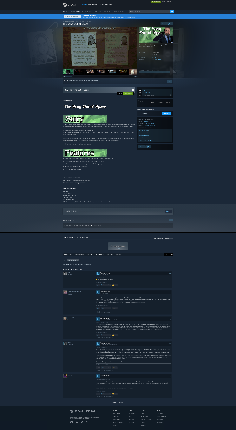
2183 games (70, 293)
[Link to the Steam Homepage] (69, 6)
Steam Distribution (118, 422)
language (169, 1)
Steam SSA (116, 416)
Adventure (145, 121)
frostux (69, 342)
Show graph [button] (167, 254)
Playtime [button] (109, 254)
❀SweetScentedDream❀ (74, 291)
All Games (65, 21)
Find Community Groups (145, 140)
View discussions (143, 138)
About (101, 5)
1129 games (70, 344)
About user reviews (158, 238)
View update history (144, 133)
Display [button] (118, 254)
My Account (160, 422)
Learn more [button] (166, 113)
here (92, 225)
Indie (149, 121)
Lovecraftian (149, 72)
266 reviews (70, 346)
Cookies (143, 422)
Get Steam (160, 413)
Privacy (143, 413)
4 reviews (69, 377)
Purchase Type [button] (79, 254)
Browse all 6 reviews (117, 402)
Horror (154, 72)
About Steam (116, 413)
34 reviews (69, 294)
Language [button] (89, 254)
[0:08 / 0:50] (100, 48)
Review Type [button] (67, 254)
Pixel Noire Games (157, 57)
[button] (66, 12)
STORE (84, 5)
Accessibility (144, 416)
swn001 (69, 375)
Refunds (143, 425)
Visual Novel (142, 72)
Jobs (130, 416)
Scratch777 (70, 318)
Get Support (160, 419)
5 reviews (69, 319)
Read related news (144, 135)
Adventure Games (73, 21)
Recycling (131, 422)
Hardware (131, 419)
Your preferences (169, 238)
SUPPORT (108, 5)
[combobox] (149, 11)
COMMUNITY (92, 5)
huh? (68, 272)
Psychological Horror (162, 72)
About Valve (132, 413)
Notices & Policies (146, 419)
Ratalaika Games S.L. (158, 59)
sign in (163, 1)
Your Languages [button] (72, 260)
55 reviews (69, 274)
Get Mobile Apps (161, 416)
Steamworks (116, 419)
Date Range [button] (99, 254)
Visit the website (143, 130)
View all (171, 219)
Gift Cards (115, 425)
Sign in (66, 80)
